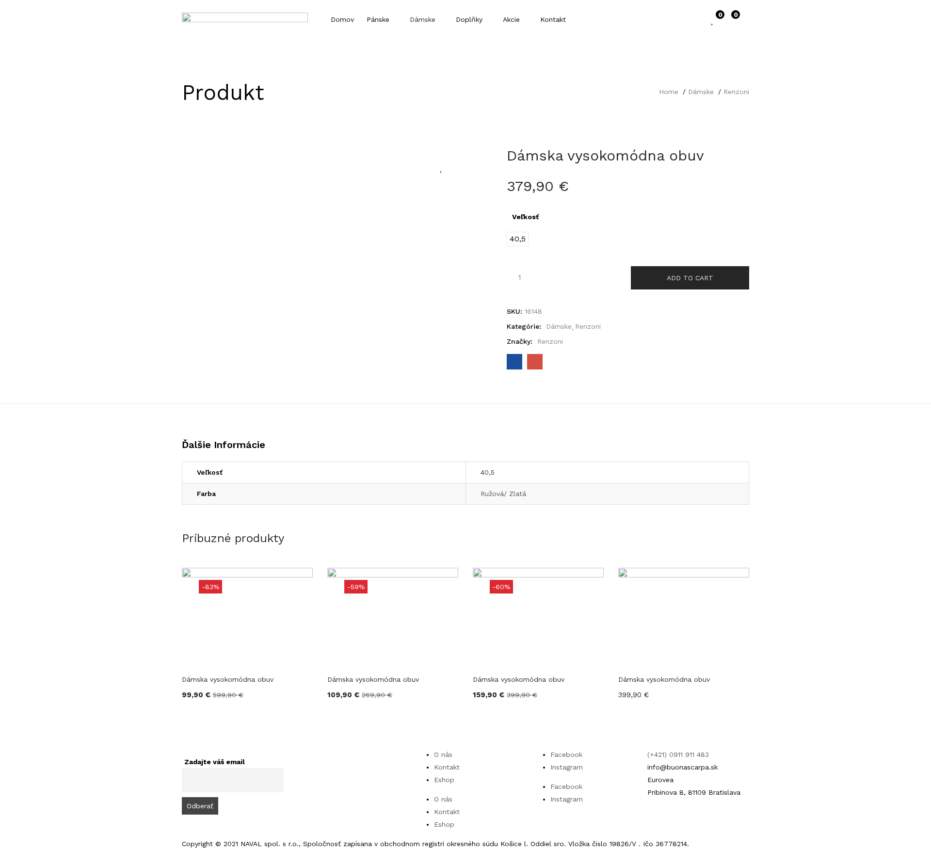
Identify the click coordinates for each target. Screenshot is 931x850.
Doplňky (470, 19)
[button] (731, 19)
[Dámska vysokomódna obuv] (514, 361)
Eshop (444, 780)
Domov (342, 19)
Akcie (512, 19)
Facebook (566, 754)
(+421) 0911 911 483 (678, 754)
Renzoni (736, 92)
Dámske (424, 19)
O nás (443, 754)
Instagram (566, 767)
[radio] (518, 239)
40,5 (488, 472)
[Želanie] (442, 167)
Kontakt (553, 19)
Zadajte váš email (214, 762)
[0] (713, 19)
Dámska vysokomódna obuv (227, 679)
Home (668, 92)
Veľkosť (525, 217)
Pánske (379, 19)
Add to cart (690, 278)
